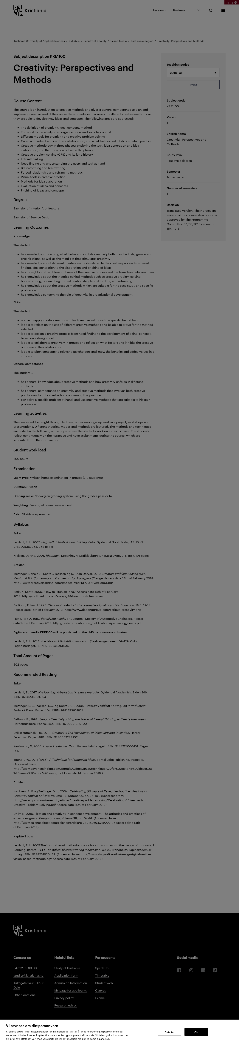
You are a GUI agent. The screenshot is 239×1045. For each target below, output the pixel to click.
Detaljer (169, 1031)
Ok (196, 1031)
